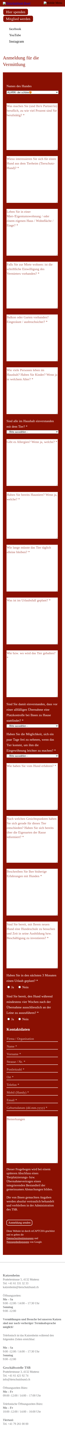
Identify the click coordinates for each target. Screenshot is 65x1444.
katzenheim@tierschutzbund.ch (21, 1287)
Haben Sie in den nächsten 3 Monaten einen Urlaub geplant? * (31, 978)
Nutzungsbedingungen (17, 1242)
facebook (15, 29)
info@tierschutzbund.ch (16, 1379)
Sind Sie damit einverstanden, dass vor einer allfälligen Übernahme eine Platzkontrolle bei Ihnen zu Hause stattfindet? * (31, 712)
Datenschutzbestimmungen (20, 1238)
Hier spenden (15, 12)
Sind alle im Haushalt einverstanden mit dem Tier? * (30, 423)
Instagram (16, 41)
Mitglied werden (18, 19)
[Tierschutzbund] (16, 3)
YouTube (15, 35)
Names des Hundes (19, 86)
